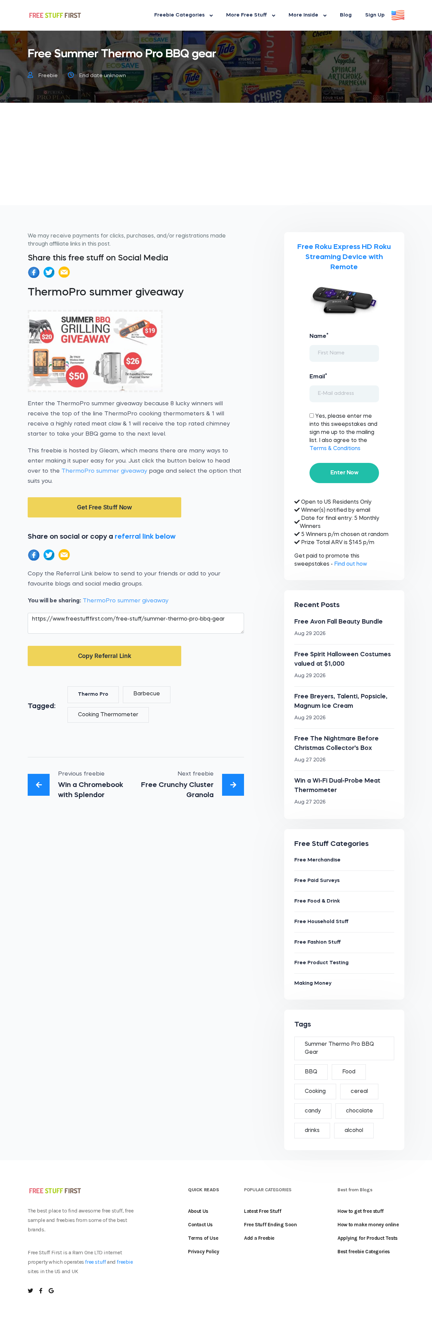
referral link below (145, 536)
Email (318, 376)
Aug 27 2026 (310, 760)
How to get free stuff (361, 1211)
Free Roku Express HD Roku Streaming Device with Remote (344, 257)
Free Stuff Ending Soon (270, 1225)
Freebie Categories (179, 15)
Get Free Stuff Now (104, 507)
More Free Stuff (246, 15)
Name (318, 336)
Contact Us (200, 1225)
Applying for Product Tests (368, 1238)
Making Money (312, 983)
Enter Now (344, 473)
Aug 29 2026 (310, 633)
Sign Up (375, 15)
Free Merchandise (317, 860)
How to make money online (368, 1225)
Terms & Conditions (334, 448)
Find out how (350, 564)
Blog (346, 15)
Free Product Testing (321, 963)
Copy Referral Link (104, 655)
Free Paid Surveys (317, 880)
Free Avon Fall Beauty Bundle (338, 622)
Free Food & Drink (317, 901)
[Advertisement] (216, 158)
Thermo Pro (93, 694)
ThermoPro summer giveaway (104, 471)
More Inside (303, 15)
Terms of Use (203, 1238)
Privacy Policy (203, 1252)
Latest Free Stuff (262, 1211)
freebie (125, 1262)
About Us (198, 1211)
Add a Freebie (259, 1238)
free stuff (95, 1262)
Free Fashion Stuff (317, 942)
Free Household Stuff (321, 921)
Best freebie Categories (364, 1252)
